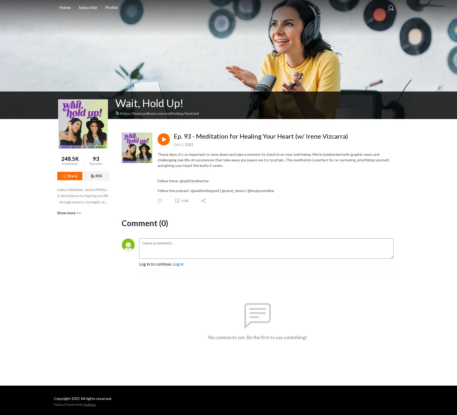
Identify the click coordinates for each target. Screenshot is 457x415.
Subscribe (88, 7)
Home (65, 7)
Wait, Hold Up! (149, 103)
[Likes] (160, 201)
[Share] (204, 200)
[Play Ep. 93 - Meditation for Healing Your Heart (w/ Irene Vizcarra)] (164, 139)
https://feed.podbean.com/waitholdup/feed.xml (159, 113)
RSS (98, 176)
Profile (111, 7)
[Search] (391, 7)
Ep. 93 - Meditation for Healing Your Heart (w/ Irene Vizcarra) (261, 136)
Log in (178, 263)
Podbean (90, 405)
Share (72, 176)
